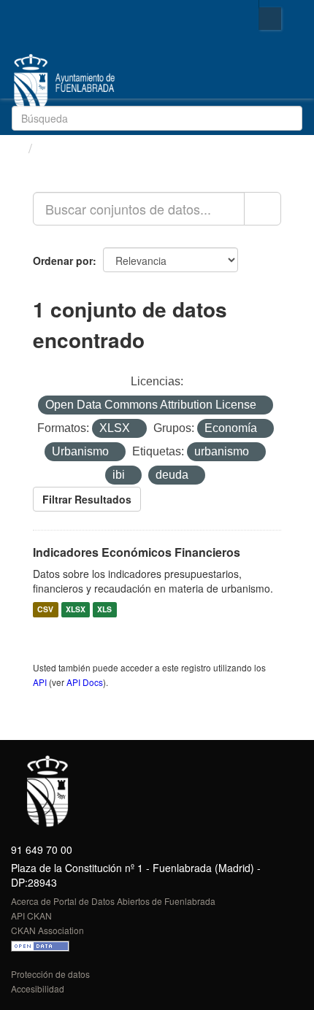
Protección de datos (50, 974)
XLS (104, 609)
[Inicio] (16, 147)
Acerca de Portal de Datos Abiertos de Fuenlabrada (113, 901)
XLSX (75, 609)
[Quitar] (262, 405)
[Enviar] (289, 117)
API (40, 682)
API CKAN (31, 915)
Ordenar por (63, 260)
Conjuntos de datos (100, 148)
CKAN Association (47, 930)
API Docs (84, 682)
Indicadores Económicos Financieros (136, 552)
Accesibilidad (37, 988)
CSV (45, 609)
